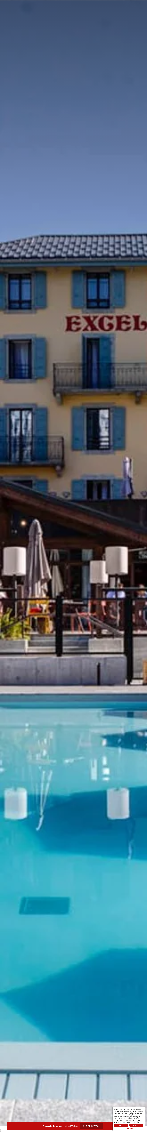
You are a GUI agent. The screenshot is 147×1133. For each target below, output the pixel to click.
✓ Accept (121, 1125)
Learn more (129, 1128)
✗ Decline (136, 1125)
